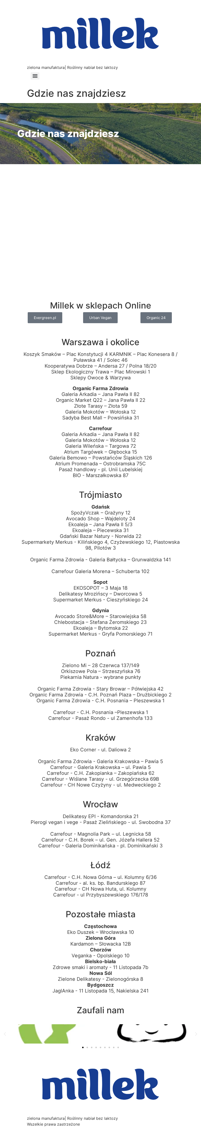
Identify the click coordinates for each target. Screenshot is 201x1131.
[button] (4, 1034)
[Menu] (35, 76)
